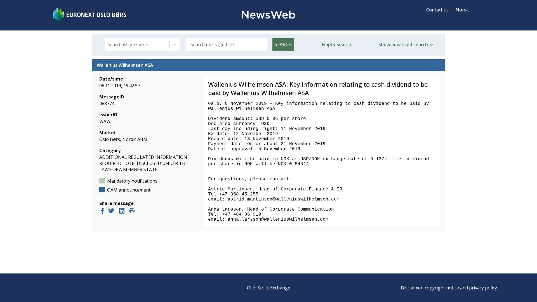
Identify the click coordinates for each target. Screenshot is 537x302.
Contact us (437, 10)
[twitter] (111, 211)
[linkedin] (122, 211)
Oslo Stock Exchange (268, 288)
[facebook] (102, 211)
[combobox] (108, 44)
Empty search (336, 44)
